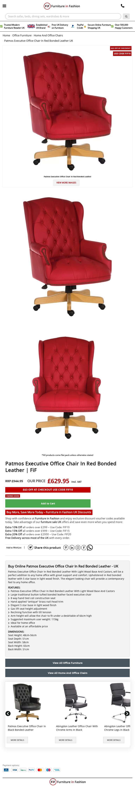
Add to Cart (48, 503)
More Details (17, 740)
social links (30, 547)
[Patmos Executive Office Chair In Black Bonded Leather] (28, 702)
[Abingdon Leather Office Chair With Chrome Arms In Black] (76, 702)
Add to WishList (13, 547)
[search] (126, 16)
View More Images (66, 182)
